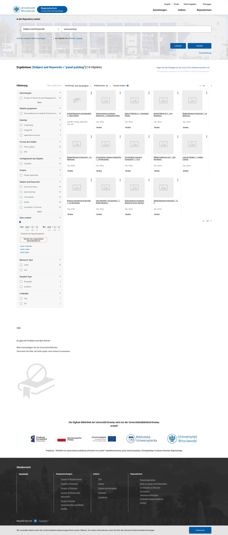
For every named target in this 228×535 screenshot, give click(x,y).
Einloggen (207, 4)
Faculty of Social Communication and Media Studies (72, 505)
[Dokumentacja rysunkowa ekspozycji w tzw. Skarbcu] (134, 187)
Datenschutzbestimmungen (143, 530)
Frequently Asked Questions (151, 499)
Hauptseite (23, 474)
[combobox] (136, 29)
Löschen (178, 46)
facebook (43, 521)
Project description (147, 480)
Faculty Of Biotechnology (71, 479)
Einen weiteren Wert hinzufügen (32, 38)
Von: (22, 227)
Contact (143, 503)
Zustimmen (200, 530)
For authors (145, 491)
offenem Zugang (75, 38)
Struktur (99, 127)
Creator (101, 484)
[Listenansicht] (127, 85)
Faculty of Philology (69, 488)
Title (100, 479)
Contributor (102, 497)
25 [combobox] (107, 86)
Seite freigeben (190, 4)
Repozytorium (204, 10)
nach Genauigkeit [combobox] (81, 86)
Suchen (199, 46)
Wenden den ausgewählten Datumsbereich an (33, 240)
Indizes (182, 10)
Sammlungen (160, 10)
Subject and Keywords (107, 488)
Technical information (149, 495)
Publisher (102, 493)
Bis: (44, 227)
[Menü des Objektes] (91, 93)
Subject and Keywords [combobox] (34, 29)
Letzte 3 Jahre (25, 249)
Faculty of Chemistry (69, 484)
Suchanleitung (205, 53)
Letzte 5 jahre (24, 252)
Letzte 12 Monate (26, 246)
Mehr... (40, 102)
